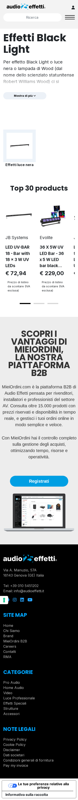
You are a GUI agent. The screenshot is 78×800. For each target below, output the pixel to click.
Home (8, 625)
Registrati (39, 481)
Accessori (11, 714)
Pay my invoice (15, 765)
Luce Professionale (19, 698)
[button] (25, 303)
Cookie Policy (14, 744)
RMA (7, 657)
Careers (9, 646)
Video (7, 693)
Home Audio (13, 687)
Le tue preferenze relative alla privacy (43, 786)
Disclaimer (11, 750)
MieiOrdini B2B (15, 641)
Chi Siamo (11, 631)
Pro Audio (11, 682)
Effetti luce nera (19, 165)
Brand (8, 636)
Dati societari (13, 755)
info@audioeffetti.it (29, 591)
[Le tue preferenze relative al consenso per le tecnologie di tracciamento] (4, 600)
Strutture (10, 708)
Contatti (9, 651)
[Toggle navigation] (70, 17)
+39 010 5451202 (24, 586)
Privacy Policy (15, 739)
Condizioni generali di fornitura (28, 760)
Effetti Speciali (14, 703)
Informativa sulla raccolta (26, 794)
